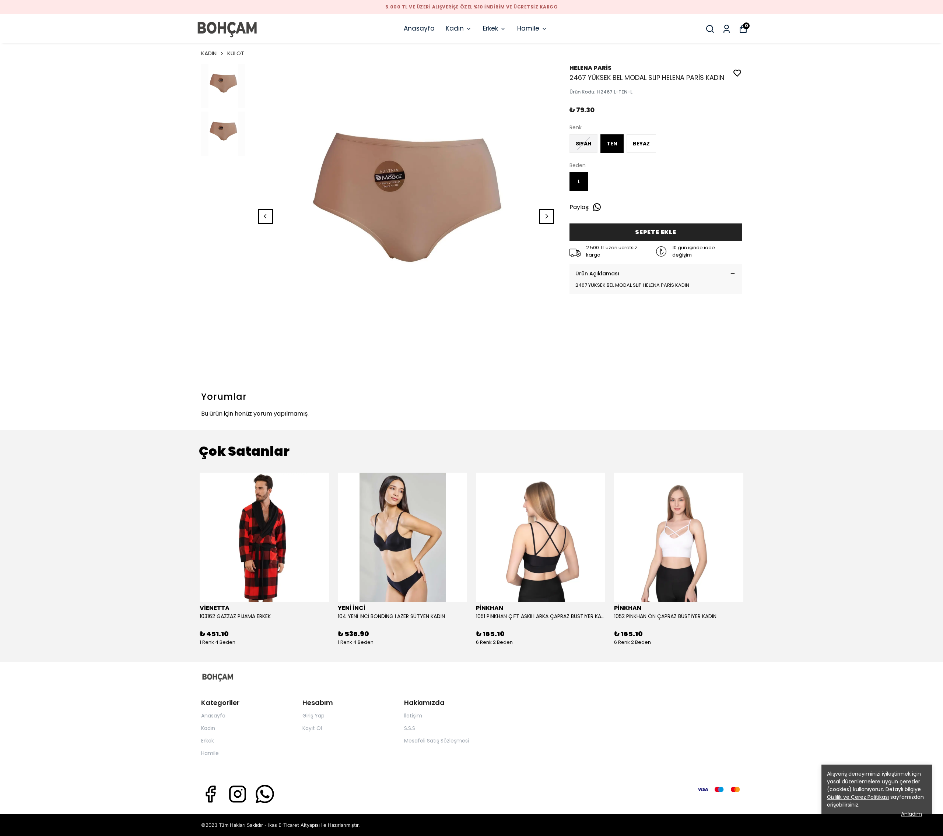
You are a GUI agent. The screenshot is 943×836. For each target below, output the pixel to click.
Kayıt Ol (312, 728)
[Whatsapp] (265, 794)
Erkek (490, 28)
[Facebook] (210, 794)
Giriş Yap (313, 715)
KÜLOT (235, 53)
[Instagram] (237, 794)
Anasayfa (419, 28)
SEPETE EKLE (655, 232)
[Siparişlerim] (726, 28)
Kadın (455, 28)
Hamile (528, 28)
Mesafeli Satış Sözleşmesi (436, 740)
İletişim (413, 715)
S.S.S (409, 728)
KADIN (209, 53)
